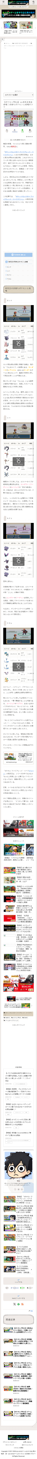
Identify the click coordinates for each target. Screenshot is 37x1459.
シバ (8, 271)
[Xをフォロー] (15, 1189)
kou (18, 1181)
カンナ (9, 267)
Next (36, 28)
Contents (17, 255)
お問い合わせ (27, 1442)
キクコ (9, 275)
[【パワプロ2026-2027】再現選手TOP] (11, 979)
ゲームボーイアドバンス (11, 1020)
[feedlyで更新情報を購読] (18, 1189)
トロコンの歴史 (18, 1448)
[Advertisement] (18, 68)
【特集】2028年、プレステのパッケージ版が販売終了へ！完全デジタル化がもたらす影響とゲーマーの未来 (18, 1091)
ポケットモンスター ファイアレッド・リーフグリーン (18, 1014)
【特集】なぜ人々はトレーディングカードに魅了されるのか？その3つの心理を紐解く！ (18, 1106)
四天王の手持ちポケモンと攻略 (18, 262)
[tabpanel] (10, 28)
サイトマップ (10, 1445)
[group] (14, 853)
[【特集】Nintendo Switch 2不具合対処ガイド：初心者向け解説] (11, 987)
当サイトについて (27, 1445)
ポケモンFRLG (17, 1017)
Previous (1, 28)
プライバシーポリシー (10, 1442)
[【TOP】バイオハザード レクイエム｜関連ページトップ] (26, 979)
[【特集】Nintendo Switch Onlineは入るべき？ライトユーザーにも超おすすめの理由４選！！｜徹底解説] (26, 987)
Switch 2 (7, 1017)
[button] (30, 131)
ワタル (9, 279)
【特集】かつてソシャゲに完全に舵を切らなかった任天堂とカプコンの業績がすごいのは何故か (18, 1122)
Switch (26, 1017)
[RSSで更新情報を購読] (22, 1189)
